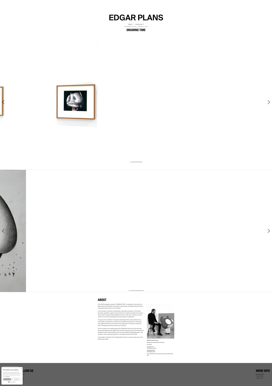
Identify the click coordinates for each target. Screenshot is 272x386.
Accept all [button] (7, 379)
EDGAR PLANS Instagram (153, 340)
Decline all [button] (16, 379)
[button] (3, 102)
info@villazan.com (151, 351)
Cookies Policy (260, 374)
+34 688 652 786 (151, 350)
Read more (8, 376)
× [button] (21, 368)
